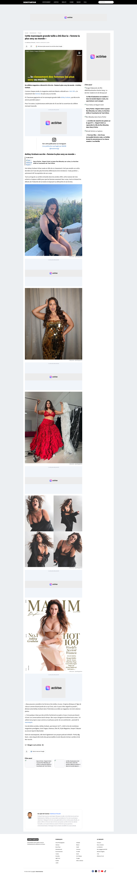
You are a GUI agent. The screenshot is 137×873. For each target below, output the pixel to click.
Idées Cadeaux (79, 860)
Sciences (78, 849)
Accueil (26, 33)
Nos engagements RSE (102, 849)
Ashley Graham (65, 97)
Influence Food (100, 856)
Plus (85, 2)
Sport (77, 854)
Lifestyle (56, 2)
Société (78, 851)
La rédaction (100, 847)
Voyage (78, 858)
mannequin (28, 722)
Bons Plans (58, 847)
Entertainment (46, 2)
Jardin (57, 863)
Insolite (64, 2)
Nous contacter (100, 845)
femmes (38, 94)
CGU (98, 854)
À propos (99, 842)
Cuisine (71, 2)
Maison (78, 2)
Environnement (59, 851)
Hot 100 (72, 91)
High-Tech (58, 858)
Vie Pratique (79, 856)
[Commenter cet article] (31, 46)
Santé (77, 847)
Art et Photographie (60, 842)
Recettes (58, 856)
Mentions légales (100, 851)
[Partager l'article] (26, 46)
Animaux (57, 845)
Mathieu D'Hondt (31, 42)
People (39, 33)
